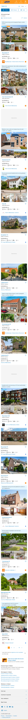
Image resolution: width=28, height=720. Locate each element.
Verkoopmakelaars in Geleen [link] (7, 687)
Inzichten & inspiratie (6, 694)
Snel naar (3, 691)
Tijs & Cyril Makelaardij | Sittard (12, 424)
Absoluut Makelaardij (6, 290)
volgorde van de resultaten (17, 652)
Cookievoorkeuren (6, 717)
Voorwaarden (9, 715)
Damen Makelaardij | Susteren (12, 212)
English (5, 710)
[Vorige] (6, 648)
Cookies (15, 715)
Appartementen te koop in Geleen (9, 675)
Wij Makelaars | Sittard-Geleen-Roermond (14, 61)
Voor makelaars (4, 698)
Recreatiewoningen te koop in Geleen (9, 681)
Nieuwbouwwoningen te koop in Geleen (10, 677)
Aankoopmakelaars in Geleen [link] (7, 685)
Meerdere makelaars (10, 570)
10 (19, 647)
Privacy (2, 715)
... (16, 647)
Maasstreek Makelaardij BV (7, 483)
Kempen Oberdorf (9, 643)
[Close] (6, 6)
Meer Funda (4, 702)
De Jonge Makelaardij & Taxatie (8, 242)
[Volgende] (22, 648)
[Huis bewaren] (25, 53)
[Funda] (9, 2)
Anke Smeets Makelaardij (11, 105)
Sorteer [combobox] (25, 18)
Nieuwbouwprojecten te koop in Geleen (10, 679)
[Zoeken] (19, 6)
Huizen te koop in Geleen (7, 673)
